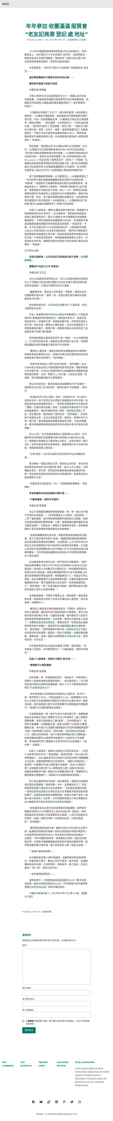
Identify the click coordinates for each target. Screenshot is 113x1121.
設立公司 (45, 266)
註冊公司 (45, 367)
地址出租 (57, 314)
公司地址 (61, 282)
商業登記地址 (73, 629)
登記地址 (34, 387)
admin (35, 911)
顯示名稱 (26, 988)
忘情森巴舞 (72, 39)
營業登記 (71, 410)
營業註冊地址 (34, 791)
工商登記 (46, 731)
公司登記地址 (78, 541)
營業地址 (50, 883)
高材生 (5, 3)
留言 (25, 945)
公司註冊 (31, 166)
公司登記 (66, 750)
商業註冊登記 (48, 622)
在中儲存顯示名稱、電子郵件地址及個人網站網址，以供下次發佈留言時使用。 (58, 1022)
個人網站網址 (28, 1010)
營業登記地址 (65, 99)
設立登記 (55, 860)
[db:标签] (82, 39)
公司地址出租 (32, 250)
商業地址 (34, 864)
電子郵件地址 (28, 999)
